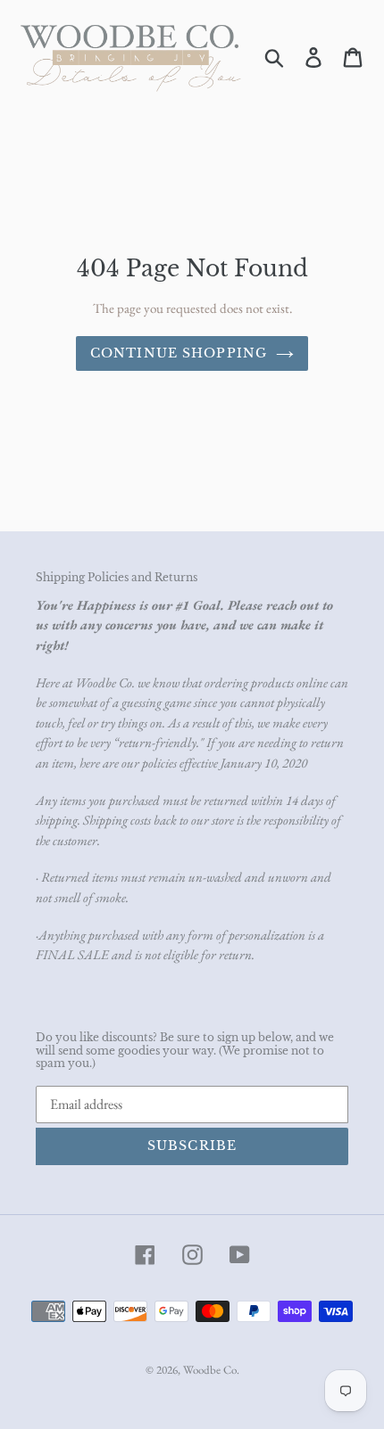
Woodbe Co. (211, 1369)
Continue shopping (178, 353)
